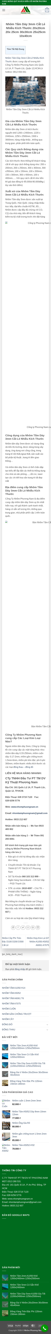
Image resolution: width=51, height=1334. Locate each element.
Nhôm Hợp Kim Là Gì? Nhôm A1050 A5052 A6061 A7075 (38, 941)
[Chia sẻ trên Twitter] (23, 927)
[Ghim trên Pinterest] (33, 927)
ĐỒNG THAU (8, 1029)
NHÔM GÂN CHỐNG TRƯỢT (16, 1014)
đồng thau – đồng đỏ (23, 767)
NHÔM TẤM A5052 (11, 993)
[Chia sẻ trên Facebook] (18, 927)
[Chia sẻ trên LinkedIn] (37, 927)
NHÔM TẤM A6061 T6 (13, 998)
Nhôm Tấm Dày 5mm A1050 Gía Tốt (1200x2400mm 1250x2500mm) (27, 1064)
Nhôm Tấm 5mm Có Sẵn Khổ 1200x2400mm (24, 1055)
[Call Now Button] (44, 1328)
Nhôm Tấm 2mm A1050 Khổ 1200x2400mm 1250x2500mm (25, 1046)
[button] (3, 10)
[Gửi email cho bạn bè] (28, 927)
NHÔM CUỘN (9, 1009)
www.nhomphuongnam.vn (24, 807)
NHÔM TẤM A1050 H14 (13, 988)
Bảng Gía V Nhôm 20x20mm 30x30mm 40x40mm (29, 1073)
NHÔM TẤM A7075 (11, 1003)
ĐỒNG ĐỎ (7, 1024)
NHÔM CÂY (8, 1019)
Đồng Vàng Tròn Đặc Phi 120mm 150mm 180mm (26, 1082)
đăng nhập (20, 969)
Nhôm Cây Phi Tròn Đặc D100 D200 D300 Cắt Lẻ (13, 941)
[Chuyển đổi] (47, 1024)
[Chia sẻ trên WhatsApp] (13, 927)
